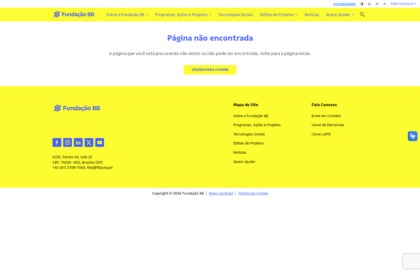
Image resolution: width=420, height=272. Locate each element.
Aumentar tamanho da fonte (377, 4)
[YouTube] (99, 142)
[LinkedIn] (78, 142)
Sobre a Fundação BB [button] (125, 14)
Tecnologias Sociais (235, 14)
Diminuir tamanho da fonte (385, 4)
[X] (89, 142)
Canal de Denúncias (328, 125)
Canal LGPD (321, 134)
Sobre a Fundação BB (250, 116)
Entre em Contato (326, 116)
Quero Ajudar (244, 162)
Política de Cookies (253, 193)
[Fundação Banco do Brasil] (362, 14)
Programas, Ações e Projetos (257, 125)
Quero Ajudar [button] (338, 14)
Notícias (312, 14)
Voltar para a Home (210, 70)
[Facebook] (56, 142)
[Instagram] (67, 142)
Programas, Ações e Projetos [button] (181, 14)
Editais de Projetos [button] (277, 14)
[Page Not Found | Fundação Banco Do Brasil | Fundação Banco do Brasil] (73, 14)
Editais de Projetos (248, 143)
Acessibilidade (344, 4)
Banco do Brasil (221, 193)
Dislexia (369, 4)
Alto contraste (362, 4)
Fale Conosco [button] (402, 4)
